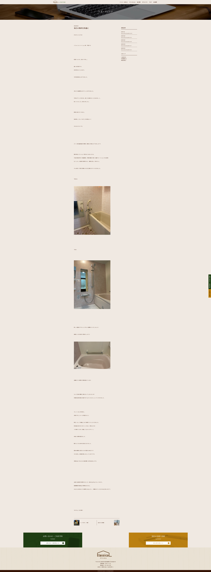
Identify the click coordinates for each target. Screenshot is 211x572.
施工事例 (139, 2)
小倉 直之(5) (123, 57)
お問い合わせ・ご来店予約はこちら (52, 543)
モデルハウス (144, 2)
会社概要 (155, 2)
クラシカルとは (132, 2)
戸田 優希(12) (124, 58)
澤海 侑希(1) (123, 60)
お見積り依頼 (209, 293)
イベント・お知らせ (124, 2)
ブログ (150, 2)
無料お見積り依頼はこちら (158, 543)
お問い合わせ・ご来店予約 (209, 282)
